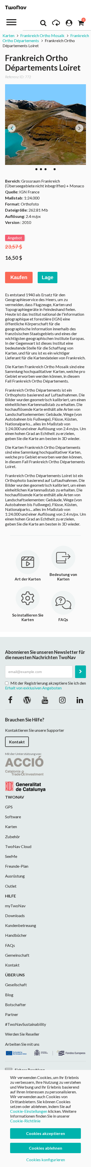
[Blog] (27, 699)
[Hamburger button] (11, 22)
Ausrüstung (15, 875)
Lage (47, 277)
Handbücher (16, 935)
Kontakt (17, 741)
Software (13, 816)
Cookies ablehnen (45, 1148)
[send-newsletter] (80, 671)
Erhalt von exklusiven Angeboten (33, 687)
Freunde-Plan (16, 866)
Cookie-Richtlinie (25, 1120)
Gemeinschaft (17, 955)
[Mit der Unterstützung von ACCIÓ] (25, 773)
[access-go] (56, 24)
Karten (8, 35)
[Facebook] (10, 699)
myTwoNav (15, 905)
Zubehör (12, 836)
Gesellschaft (16, 984)
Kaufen (18, 277)
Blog (9, 994)
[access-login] (69, 24)
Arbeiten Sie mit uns (22, 1044)
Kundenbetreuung (20, 925)
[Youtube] (45, 699)
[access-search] (43, 24)
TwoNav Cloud (18, 846)
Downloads (15, 915)
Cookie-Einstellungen (28, 1111)
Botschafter (15, 1004)
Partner (11, 1014)
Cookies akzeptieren (45, 1133)
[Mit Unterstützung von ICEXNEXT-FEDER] (45, 1051)
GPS (9, 806)
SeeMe (11, 856)
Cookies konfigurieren (45, 1159)
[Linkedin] (80, 699)
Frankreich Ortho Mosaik (42, 35)
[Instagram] (62, 699)
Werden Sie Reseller (22, 1034)
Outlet (10, 886)
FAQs (10, 945)
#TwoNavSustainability (25, 1024)
